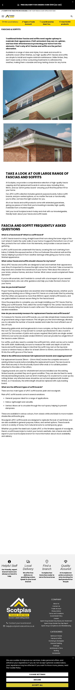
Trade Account (56, 609)
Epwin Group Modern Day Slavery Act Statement (56, 621)
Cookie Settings (37, 674)
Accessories (56, 653)
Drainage (56, 646)
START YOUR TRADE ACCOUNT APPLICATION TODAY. (42, 11)
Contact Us (56, 606)
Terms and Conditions (56, 613)
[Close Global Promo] (72, 1)
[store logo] (10, 16)
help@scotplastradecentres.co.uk (20, 626)
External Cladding (56, 643)
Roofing (56, 651)
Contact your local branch (20, 623)
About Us (56, 604)
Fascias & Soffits (56, 638)
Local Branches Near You (47, 23)
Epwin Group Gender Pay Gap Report (56, 623)
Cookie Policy (15, 668)
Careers (56, 618)
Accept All (37, 685)
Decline (37, 679)
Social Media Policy (56, 616)
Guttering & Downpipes (56, 641)
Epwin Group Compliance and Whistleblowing (56, 626)
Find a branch (46, 567)
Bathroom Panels (56, 636)
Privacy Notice (56, 611)
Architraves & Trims (56, 648)
